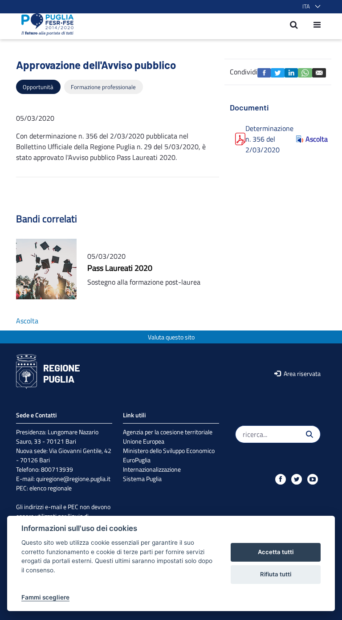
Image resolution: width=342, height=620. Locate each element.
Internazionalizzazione (152, 469)
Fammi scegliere (45, 597)
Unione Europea (143, 441)
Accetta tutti (275, 551)
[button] (310, 6)
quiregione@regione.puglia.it (73, 478)
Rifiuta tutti (275, 574)
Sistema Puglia (142, 478)
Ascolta (313, 139)
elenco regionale (50, 488)
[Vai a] (44, 24)
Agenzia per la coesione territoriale (167, 431)
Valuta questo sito (171, 337)
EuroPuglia (137, 460)
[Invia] (309, 434)
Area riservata (301, 373)
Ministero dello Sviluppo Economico (169, 450)
